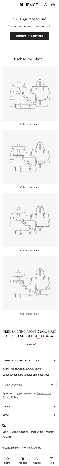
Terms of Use (44, 393)
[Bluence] (29, 4)
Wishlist (50, 432)
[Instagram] (4, 425)
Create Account (19, 432)
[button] (53, 4)
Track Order (37, 432)
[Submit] (52, 384)
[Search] (45, 4)
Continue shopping (29, 36)
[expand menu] (4, 4)
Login (5, 432)
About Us (7, 437)
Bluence (15, 448)
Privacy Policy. (10, 397)
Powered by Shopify (31, 448)
